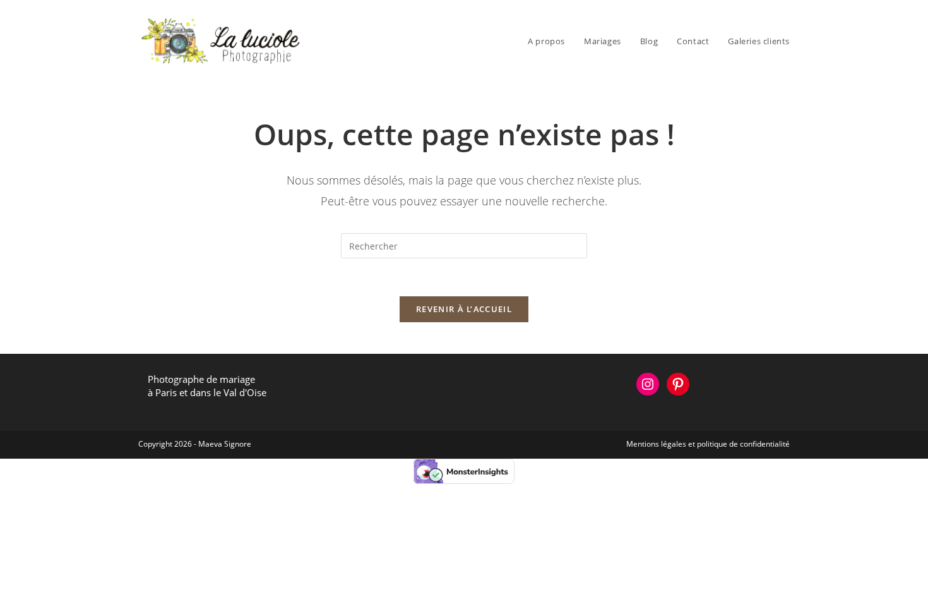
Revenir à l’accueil (464, 309)
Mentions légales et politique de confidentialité (708, 443)
